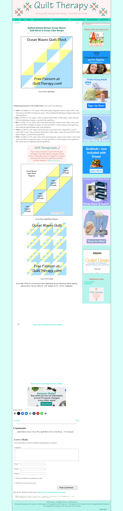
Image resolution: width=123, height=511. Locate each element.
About (22, 19)
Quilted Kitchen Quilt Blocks (41, 19)
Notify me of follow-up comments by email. (29, 478)
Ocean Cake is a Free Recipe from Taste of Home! (47, 383)
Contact (28, 19)
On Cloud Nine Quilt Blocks (60, 19)
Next (78, 23)
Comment (17, 447)
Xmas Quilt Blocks (92, 19)
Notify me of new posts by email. (26, 483)
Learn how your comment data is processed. (51, 492)
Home (17, 19)
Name (16, 464)
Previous (16, 23)
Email (16, 469)
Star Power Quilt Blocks (78, 19)
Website (16, 473)
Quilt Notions (104, 19)
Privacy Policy (88, 283)
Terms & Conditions (89, 282)
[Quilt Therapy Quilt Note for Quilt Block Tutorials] (46, 153)
